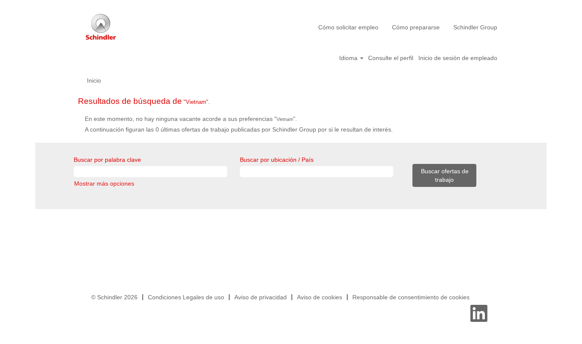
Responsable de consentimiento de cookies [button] (411, 297)
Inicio (94, 80)
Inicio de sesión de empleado (457, 57)
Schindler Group (475, 27)
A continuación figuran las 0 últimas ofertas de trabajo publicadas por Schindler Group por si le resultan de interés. (239, 129)
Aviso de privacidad (260, 297)
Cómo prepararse (416, 27)
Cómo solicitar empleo (348, 27)
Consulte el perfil (390, 57)
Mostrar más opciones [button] (104, 183)
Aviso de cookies (319, 297)
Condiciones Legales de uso (186, 297)
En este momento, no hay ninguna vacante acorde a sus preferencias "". (191, 118)
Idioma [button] (349, 57)
